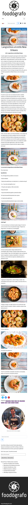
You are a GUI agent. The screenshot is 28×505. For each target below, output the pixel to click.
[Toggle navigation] (24, 18)
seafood (13, 402)
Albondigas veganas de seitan (10, 472)
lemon (12, 400)
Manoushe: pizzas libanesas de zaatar (12, 465)
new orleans (22, 400)
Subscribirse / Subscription (7, 457)
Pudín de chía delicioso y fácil (10, 467)
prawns (2, 402)
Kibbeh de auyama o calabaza (10, 469)
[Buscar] (18, 23)
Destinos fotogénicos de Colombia (11, 463)
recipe (9, 402)
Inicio (3, 18)
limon (15, 400)
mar (18, 400)
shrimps (17, 402)
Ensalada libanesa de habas (9, 470)
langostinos (8, 400)
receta (6, 402)
